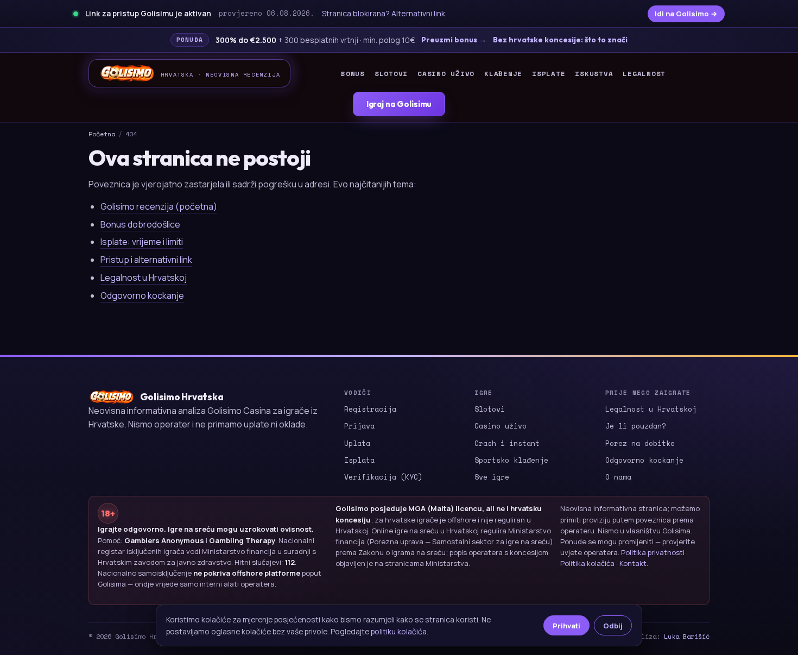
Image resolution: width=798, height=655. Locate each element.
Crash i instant (507, 443)
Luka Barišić (687, 636)
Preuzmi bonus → (453, 40)
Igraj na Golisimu (399, 104)
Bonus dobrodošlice (140, 224)
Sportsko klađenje (511, 460)
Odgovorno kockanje (142, 295)
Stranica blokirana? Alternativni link (383, 13)
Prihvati (566, 626)
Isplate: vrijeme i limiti (141, 242)
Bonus (353, 73)
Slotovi (391, 73)
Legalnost (644, 73)
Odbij (613, 626)
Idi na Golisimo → (686, 13)
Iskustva (594, 73)
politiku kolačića (399, 631)
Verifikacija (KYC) (383, 476)
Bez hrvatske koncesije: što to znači (560, 40)
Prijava (359, 425)
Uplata (357, 443)
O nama (618, 476)
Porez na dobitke (640, 443)
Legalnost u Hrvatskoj (143, 278)
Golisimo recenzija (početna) (158, 206)
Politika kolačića (587, 563)
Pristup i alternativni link (146, 260)
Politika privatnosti (653, 552)
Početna (101, 133)
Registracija (370, 409)
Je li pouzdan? (635, 425)
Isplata (359, 460)
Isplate (548, 73)
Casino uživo (445, 73)
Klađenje (503, 73)
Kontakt (633, 563)
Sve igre (491, 476)
